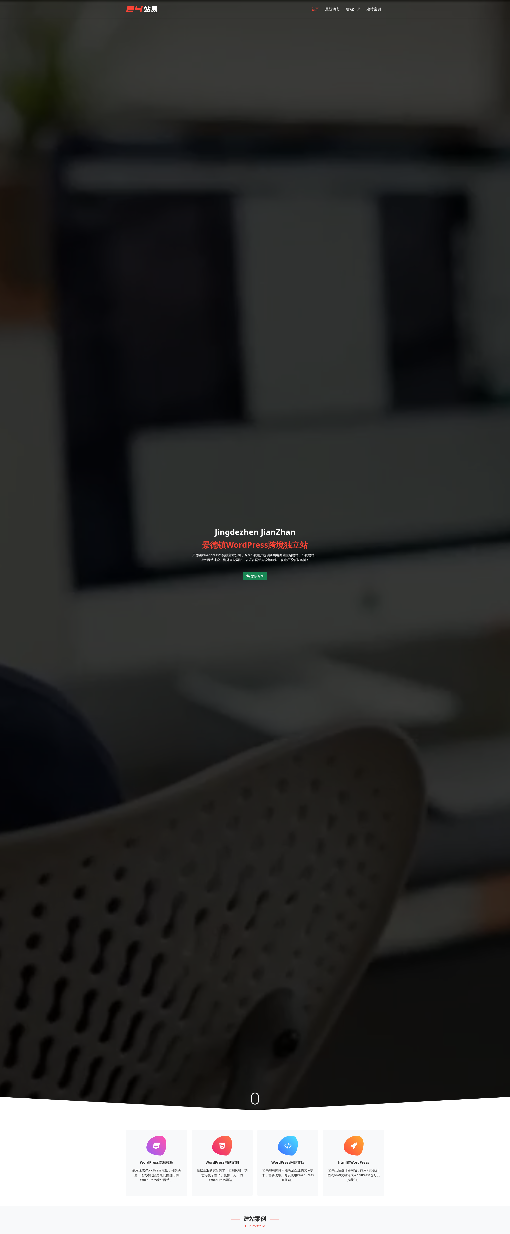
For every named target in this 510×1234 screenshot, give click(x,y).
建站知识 (353, 9)
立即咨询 (156, 1191)
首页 (315, 9)
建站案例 (374, 9)
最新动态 (332, 9)
